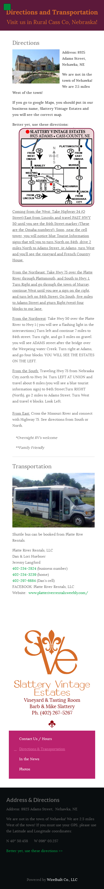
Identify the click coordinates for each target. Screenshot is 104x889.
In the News (29, 759)
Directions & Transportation (42, 749)
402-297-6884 (24, 580)
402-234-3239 (24, 574)
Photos (24, 769)
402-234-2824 (24, 568)
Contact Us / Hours (35, 738)
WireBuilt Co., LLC (62, 879)
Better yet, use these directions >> (34, 851)
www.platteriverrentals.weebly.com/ (58, 592)
